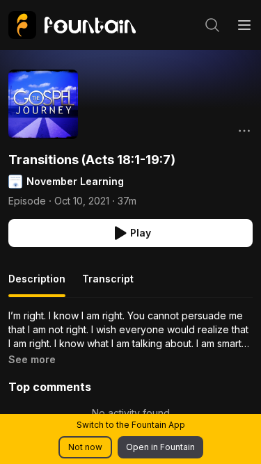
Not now (85, 447)
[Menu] (244, 25)
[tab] (36, 284)
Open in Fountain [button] (160, 447)
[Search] (212, 25)
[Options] (244, 130)
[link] (72, 25)
